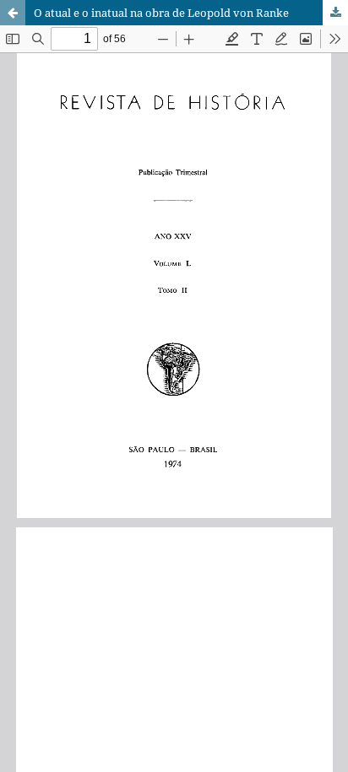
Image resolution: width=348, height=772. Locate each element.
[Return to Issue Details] (12, 12)
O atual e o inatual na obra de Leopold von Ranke (161, 12)
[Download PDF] (335, 12)
